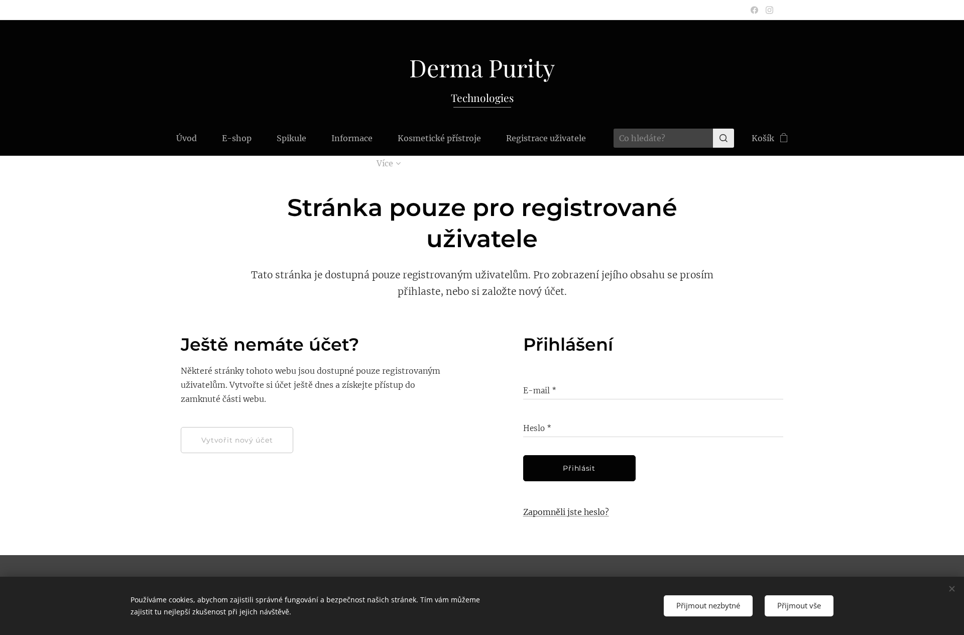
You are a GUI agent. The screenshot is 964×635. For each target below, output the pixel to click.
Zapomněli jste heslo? (566, 512)
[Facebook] (754, 10)
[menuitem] (192, 138)
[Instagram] (769, 10)
